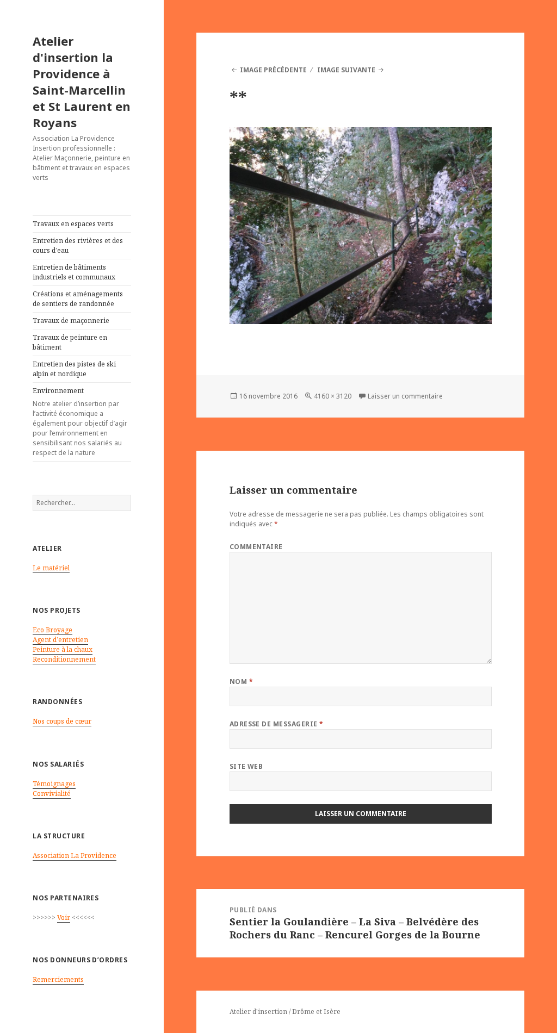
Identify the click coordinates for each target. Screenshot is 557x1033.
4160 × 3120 (332, 396)
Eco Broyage (52, 629)
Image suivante (346, 69)
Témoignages (54, 783)
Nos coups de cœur (62, 721)
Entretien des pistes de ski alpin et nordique (74, 368)
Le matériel (51, 567)
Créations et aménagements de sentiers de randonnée (78, 298)
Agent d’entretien (60, 639)
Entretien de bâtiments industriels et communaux (74, 272)
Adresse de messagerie (277, 724)
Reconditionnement (64, 659)
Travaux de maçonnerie (71, 320)
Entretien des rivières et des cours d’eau (78, 245)
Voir (63, 917)
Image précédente (273, 69)
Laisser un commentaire (405, 396)
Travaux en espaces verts (73, 223)
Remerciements (58, 979)
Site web (246, 766)
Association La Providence (74, 855)
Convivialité (52, 793)
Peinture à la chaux (62, 649)
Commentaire (256, 546)
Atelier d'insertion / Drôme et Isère (285, 1011)
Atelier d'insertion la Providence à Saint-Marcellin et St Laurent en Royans (82, 81)
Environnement (80, 421)
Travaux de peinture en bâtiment (70, 342)
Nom (241, 681)
